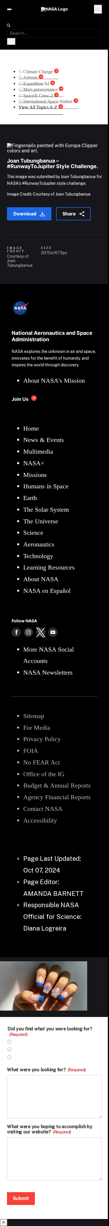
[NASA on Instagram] (28, 632)
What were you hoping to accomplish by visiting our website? (49, 1129)
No (17, 1049)
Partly (20, 1057)
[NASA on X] (40, 632)
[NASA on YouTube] (53, 632)
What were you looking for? (46, 1069)
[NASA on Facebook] (16, 632)
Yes (17, 1042)
